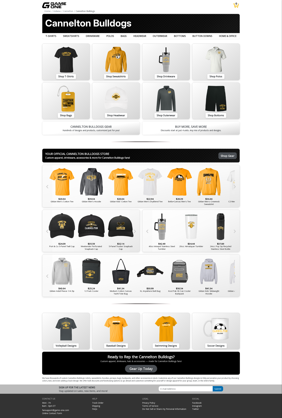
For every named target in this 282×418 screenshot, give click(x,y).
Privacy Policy (148, 402)
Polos (110, 36)
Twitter (195, 409)
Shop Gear (227, 156)
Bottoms (180, 36)
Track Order (97, 402)
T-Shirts (51, 36)
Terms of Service (150, 405)
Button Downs (202, 36)
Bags (124, 36)
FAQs (94, 409)
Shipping (96, 405)
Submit (217, 388)
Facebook (197, 402)
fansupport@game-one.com (55, 410)
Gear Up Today (141, 368)
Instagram (197, 405)
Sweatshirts (71, 36)
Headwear (139, 36)
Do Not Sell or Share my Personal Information (164, 409)
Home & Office (227, 36)
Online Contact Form (52, 413)
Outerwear (160, 36)
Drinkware (93, 36)
